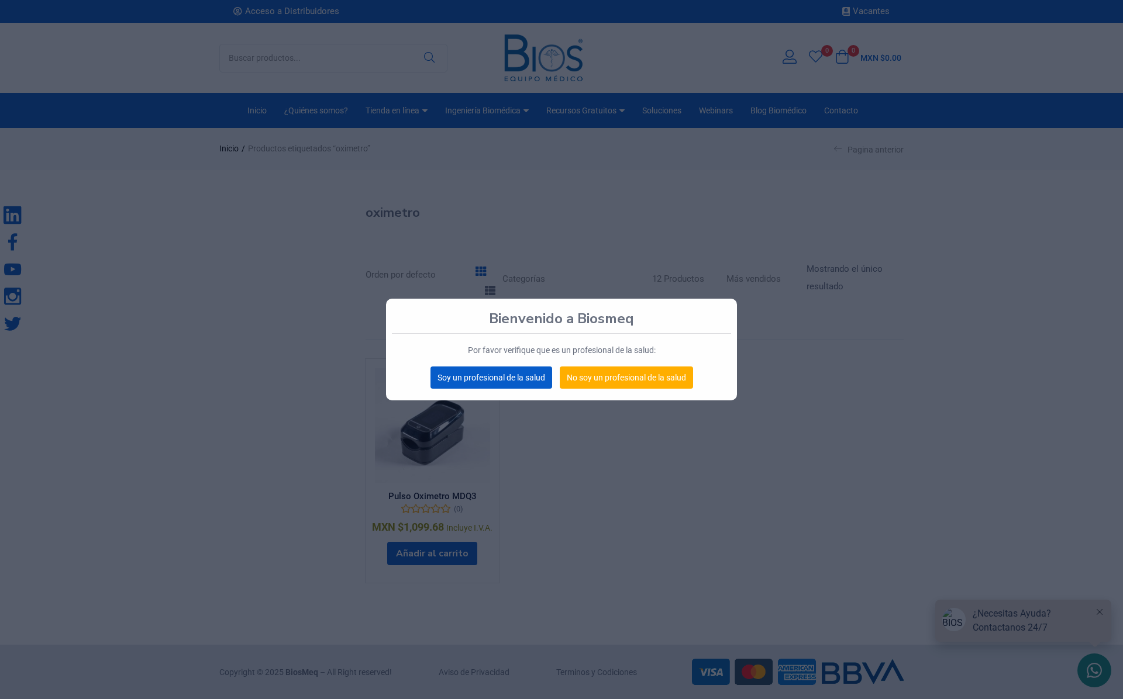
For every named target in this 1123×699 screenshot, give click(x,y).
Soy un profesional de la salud (491, 377)
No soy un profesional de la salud (626, 377)
